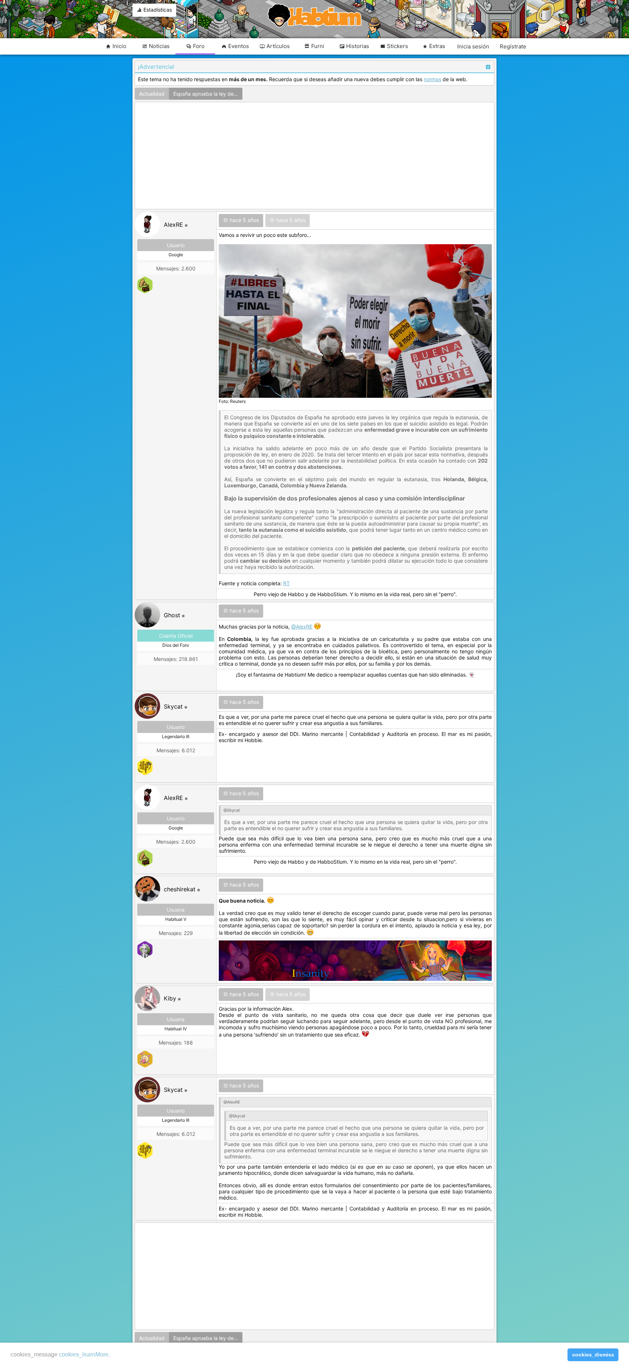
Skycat (173, 706)
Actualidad (152, 94)
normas (432, 79)
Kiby (170, 998)
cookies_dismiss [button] (593, 1355)
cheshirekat (179, 889)
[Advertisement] (314, 156)
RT (286, 583)
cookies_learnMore (83, 1354)
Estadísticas (157, 10)
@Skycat (231, 810)
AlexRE (173, 224)
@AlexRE (301, 626)
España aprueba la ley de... (205, 94)
